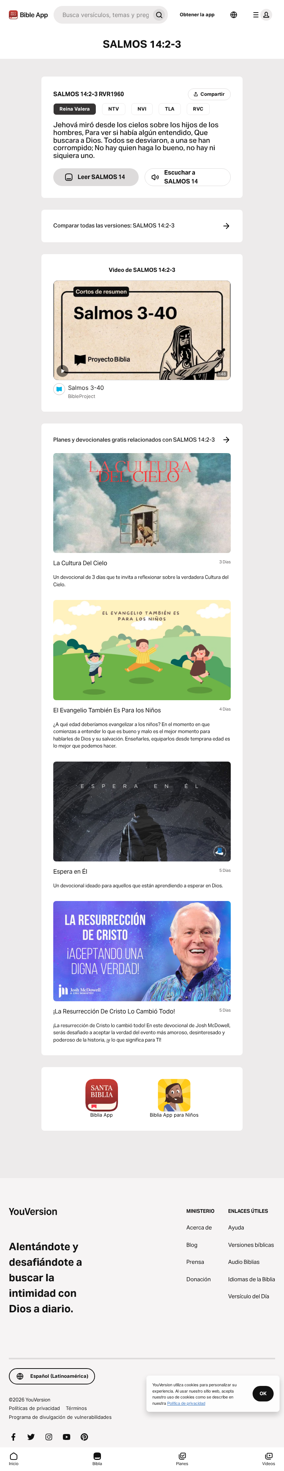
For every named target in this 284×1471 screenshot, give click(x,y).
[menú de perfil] (261, 14)
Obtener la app (197, 14)
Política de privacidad (186, 1403)
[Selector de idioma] (233, 14)
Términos (76, 1408)
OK (263, 1393)
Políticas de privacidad (34, 1408)
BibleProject (81, 396)
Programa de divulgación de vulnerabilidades (60, 1417)
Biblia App (101, 1115)
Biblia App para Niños (174, 1115)
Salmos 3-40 (93, 387)
